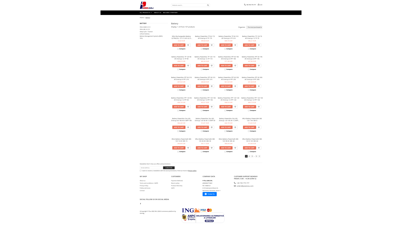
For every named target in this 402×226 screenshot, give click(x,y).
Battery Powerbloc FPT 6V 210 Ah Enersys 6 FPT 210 (181, 78)
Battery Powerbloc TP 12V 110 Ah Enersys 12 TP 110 (205, 58)
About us (157, 12)
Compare (182, 49)
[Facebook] (140, 204)
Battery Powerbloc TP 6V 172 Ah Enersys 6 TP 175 (205, 37)
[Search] (208, 5)
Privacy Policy (144, 186)
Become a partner (170, 12)
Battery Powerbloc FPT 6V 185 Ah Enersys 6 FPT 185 (228, 58)
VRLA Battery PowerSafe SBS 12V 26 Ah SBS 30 (205, 140)
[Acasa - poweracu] (150, 5)
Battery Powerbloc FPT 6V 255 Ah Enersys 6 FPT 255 (228, 78)
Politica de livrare (145, 188)
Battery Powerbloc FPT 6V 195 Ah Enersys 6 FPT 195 (252, 58)
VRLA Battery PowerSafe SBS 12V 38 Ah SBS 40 (228, 140)
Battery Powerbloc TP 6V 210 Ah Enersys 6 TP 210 (228, 37)
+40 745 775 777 (242, 183)
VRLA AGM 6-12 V (145, 27)
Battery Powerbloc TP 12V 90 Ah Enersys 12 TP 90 (181, 58)
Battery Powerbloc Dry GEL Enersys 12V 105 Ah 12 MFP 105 (228, 119)
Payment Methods (177, 181)
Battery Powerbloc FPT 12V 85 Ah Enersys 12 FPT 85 (181, 99)
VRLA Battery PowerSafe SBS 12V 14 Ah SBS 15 (181, 140)
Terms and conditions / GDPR (149, 183)
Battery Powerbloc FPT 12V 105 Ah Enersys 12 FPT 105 (205, 99)
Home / (142, 18)
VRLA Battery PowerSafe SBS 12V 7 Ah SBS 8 (252, 119)
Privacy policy (192, 171)
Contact (142, 190)
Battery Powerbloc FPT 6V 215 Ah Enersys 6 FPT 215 (205, 78)
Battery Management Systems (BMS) (151, 36)
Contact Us (211, 194)
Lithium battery (144, 34)
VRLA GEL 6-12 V (145, 29)
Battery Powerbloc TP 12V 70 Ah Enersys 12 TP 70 (252, 37)
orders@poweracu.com (244, 186)
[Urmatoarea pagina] (259, 156)
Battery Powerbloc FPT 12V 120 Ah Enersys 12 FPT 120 (228, 99)
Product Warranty (176, 186)
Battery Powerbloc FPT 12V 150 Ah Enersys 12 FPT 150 (252, 99)
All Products (145, 12)
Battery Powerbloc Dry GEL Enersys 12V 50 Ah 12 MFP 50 (205, 119)
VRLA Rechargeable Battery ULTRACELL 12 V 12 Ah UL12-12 (181, 37)
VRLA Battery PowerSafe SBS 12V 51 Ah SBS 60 (252, 140)
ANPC (173, 188)
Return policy (175, 183)
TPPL (141, 38)
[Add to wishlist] (188, 45)
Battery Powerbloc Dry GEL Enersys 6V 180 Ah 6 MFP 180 (181, 119)
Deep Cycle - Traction (146, 32)
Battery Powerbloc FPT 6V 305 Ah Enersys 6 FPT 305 (252, 78)
